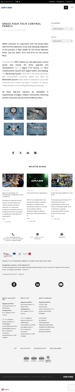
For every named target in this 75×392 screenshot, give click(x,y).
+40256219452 (16, 240)
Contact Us (69, 1)
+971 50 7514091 (17, 239)
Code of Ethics (25, 348)
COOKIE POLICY (35, 376)
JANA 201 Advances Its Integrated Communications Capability (13, 194)
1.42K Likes (7, 222)
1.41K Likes (56, 219)
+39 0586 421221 (15, 237)
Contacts (62, 237)
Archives (53, 37)
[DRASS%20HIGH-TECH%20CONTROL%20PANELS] (13, 152)
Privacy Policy (47, 376)
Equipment (17, 30)
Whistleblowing (55, 348)
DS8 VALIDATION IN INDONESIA (37, 193)
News (24, 30)
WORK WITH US (60, 1)
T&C (15, 348)
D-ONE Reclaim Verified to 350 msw (62, 194)
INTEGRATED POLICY (40, 348)
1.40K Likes (32, 221)
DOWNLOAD (52, 1)
